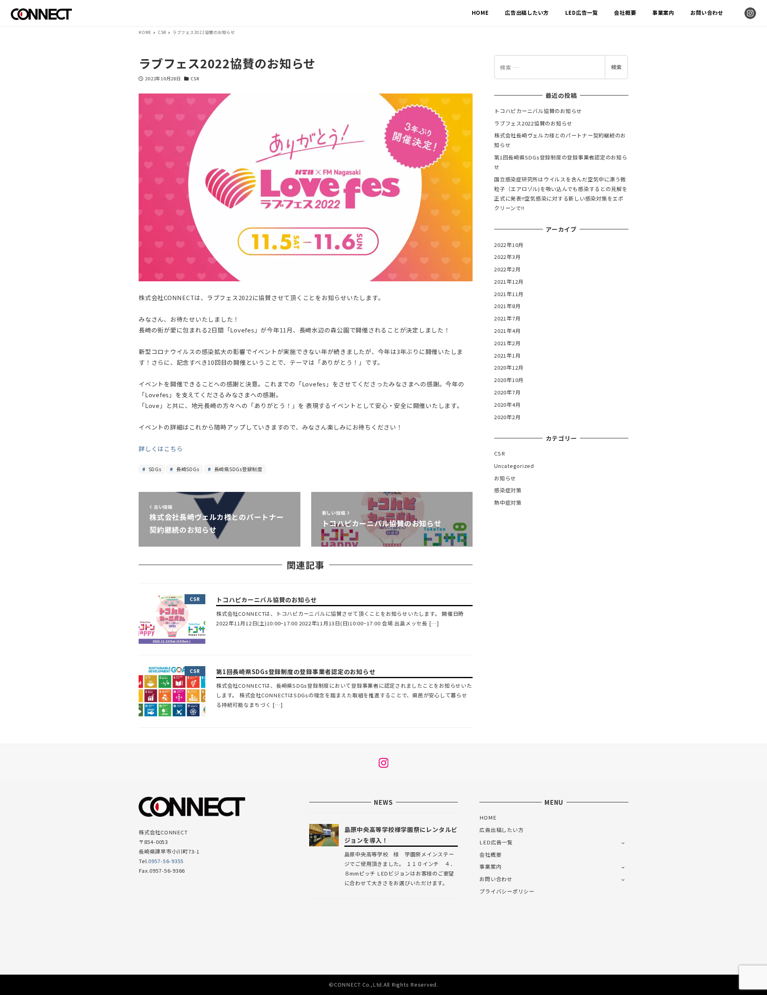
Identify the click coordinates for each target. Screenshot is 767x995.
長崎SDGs (187, 469)
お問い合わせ (496, 879)
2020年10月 (509, 380)
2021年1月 (507, 355)
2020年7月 (507, 392)
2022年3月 (507, 257)
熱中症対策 (508, 502)
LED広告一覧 (496, 842)
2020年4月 (507, 404)
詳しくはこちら (161, 448)
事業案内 (490, 866)
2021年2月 (507, 343)
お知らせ (505, 478)
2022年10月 (509, 245)
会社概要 (490, 854)
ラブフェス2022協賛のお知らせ (533, 123)
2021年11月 (509, 294)
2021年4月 (507, 330)
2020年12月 (509, 367)
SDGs (154, 469)
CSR (195, 78)
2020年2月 (507, 417)
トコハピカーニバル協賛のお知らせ (538, 111)
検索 (616, 67)
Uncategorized (514, 466)
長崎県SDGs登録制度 (237, 469)
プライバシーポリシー (507, 891)
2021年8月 (507, 306)
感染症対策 (508, 490)
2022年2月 (507, 269)
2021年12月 (509, 281)
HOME (487, 817)
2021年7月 (507, 318)
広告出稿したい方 (501, 830)
